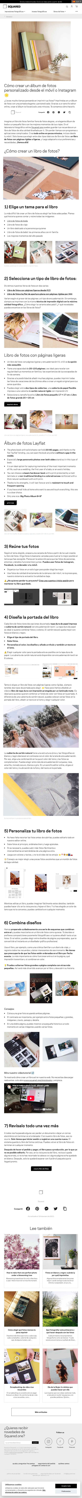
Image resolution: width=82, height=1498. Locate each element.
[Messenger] (59, 112)
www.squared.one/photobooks (38, 1080)
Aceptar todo (66, 1486)
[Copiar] (69, 112)
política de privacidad (16, 1452)
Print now (10, 503)
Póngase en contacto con (41, 1465)
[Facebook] (48, 112)
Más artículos (41, 1412)
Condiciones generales (30, 1473)
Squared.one (37, 127)
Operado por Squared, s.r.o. (41, 1475)
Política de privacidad (13, 1473)
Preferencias (66, 1491)
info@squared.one (69, 1473)
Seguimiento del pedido (46, 1463)
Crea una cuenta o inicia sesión (54, 580)
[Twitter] (64, 112)
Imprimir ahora (12, 404)
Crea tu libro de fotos (41, 1168)
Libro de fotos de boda (17, 220)
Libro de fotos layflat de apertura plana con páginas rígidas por (39, 293)
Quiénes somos (63, 1463)
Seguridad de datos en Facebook (51, 1473)
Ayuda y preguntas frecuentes (24, 1463)
